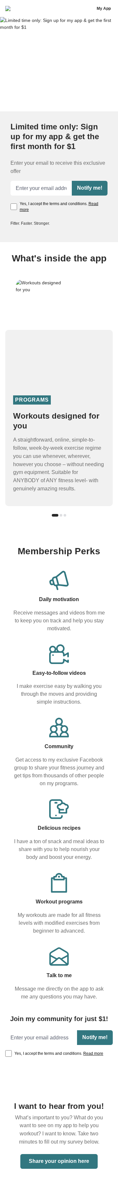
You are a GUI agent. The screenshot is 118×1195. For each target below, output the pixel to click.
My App (104, 8)
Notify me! (89, 188)
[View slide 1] (55, 515)
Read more (93, 1053)
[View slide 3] (65, 515)
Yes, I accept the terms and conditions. (59, 206)
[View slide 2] (61, 515)
